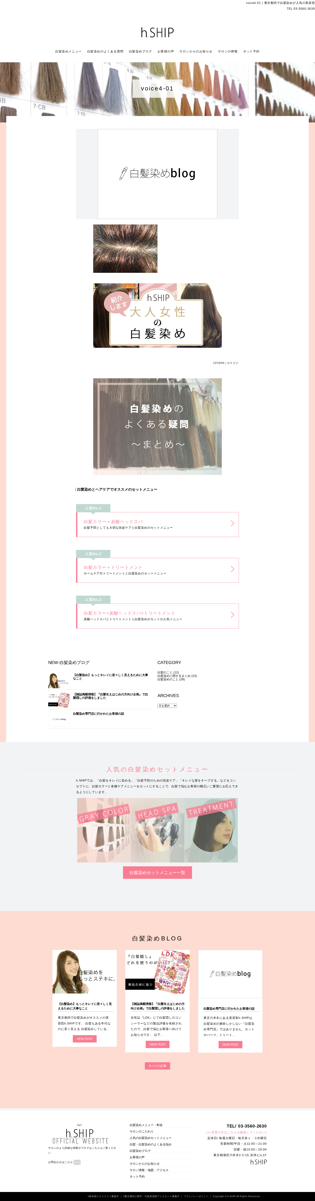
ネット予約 (251, 51)
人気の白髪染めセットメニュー (151, 1138)
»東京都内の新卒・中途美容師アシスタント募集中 (151, 1196)
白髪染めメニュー (69, 51)
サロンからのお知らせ (196, 51)
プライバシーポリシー (196, 1196)
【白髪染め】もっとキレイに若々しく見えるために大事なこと (110, 676)
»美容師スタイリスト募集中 (104, 1196)
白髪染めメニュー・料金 (146, 1125)
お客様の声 (166, 51)
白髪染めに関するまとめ (174, 676)
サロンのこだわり (142, 1131)
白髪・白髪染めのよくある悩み (151, 1144)
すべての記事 (157, 1066)
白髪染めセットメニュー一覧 (157, 872)
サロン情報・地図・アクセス (149, 1170)
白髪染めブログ (141, 51)
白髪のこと (165, 672)
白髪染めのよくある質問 (106, 51)
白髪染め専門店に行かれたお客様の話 (98, 713)
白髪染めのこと (168, 679)
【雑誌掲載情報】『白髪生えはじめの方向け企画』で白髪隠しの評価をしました (110, 696)
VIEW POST (84, 1039)
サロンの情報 (228, 51)
